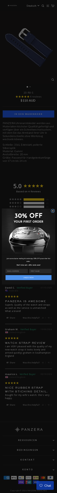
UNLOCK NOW (28, 278)
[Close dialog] (52, 211)
